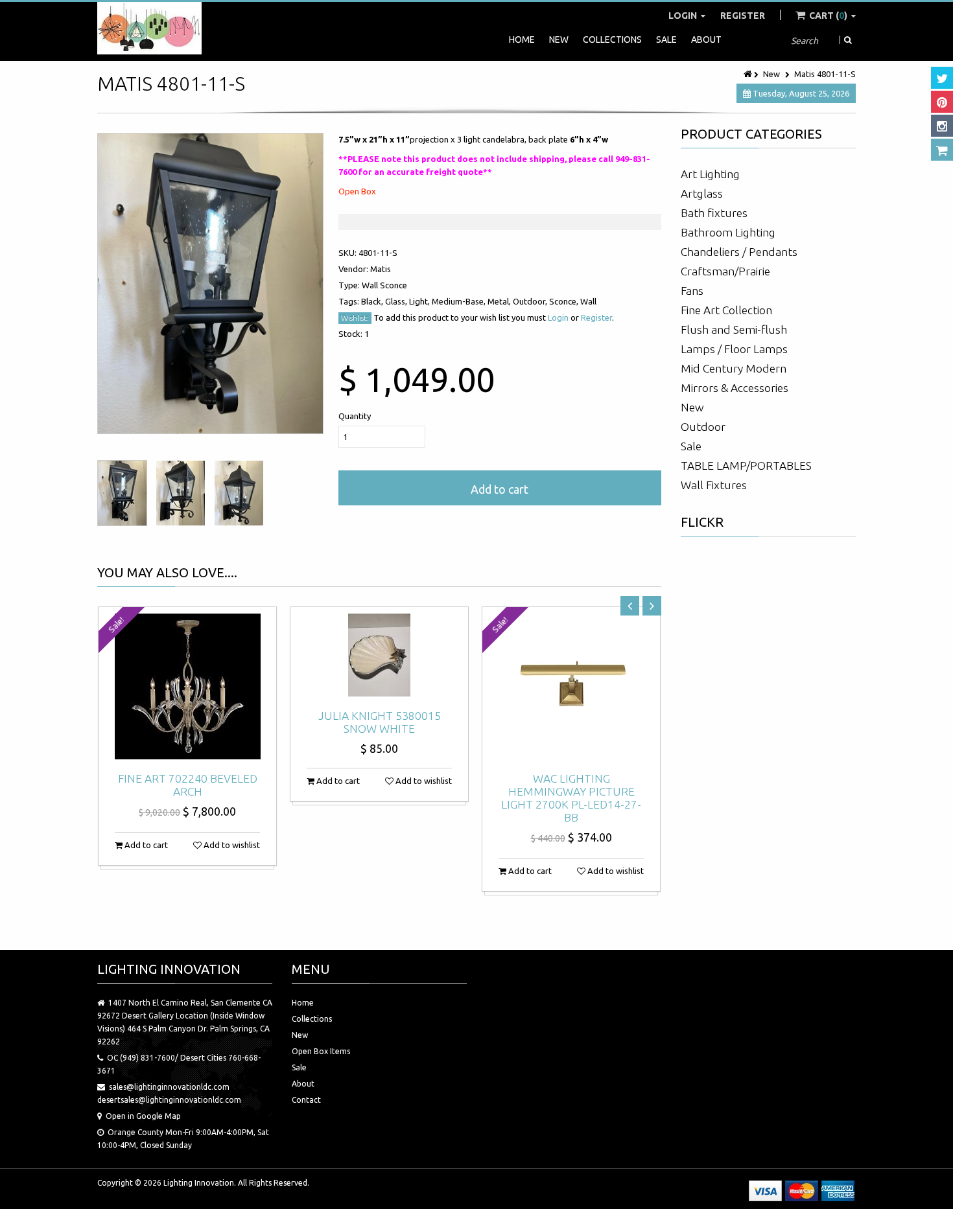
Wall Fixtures (714, 485)
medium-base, (460, 301)
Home (522, 39)
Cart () (828, 15)
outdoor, (531, 301)
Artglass (702, 193)
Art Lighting (710, 174)
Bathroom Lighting (728, 232)
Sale (666, 39)
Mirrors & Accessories (734, 388)
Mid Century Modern (733, 368)
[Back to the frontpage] (749, 73)
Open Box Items (321, 1051)
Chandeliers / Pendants (739, 252)
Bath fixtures (714, 213)
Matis (380, 268)
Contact (306, 1100)
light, (420, 301)
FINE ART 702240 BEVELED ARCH (187, 785)
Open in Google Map (143, 1116)
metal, (500, 301)
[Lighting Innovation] (149, 28)
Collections (612, 39)
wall (588, 301)
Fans (692, 290)
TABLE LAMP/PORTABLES (746, 465)
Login (683, 15)
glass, (397, 301)
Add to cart (499, 489)
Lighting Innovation (198, 1183)
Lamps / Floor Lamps (734, 349)
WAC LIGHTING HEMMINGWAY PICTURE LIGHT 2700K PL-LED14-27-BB (571, 797)
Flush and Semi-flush (734, 329)
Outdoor (703, 426)
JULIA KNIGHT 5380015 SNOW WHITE (379, 722)
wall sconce (384, 285)
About (706, 39)
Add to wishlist (231, 844)
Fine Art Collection (726, 310)
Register (742, 15)
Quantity (354, 415)
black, (373, 301)
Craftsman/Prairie (725, 271)
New (559, 39)
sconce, (564, 301)
